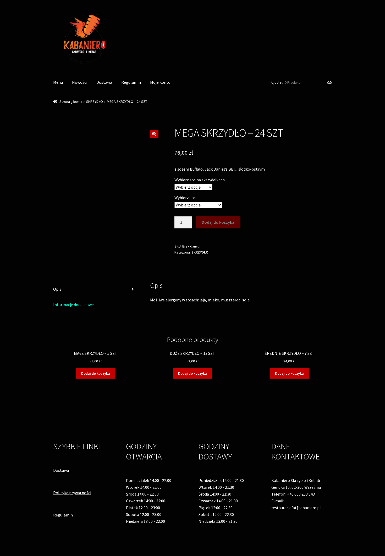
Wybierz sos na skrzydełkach (199, 179)
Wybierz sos (185, 197)
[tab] (95, 289)
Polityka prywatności (72, 492)
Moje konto (160, 82)
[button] (154, 134)
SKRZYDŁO (94, 101)
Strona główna (70, 101)
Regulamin (131, 82)
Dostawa (104, 82)
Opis (57, 289)
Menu (58, 82)
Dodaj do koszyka (218, 222)
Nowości (79, 82)
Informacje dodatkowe (73, 304)
